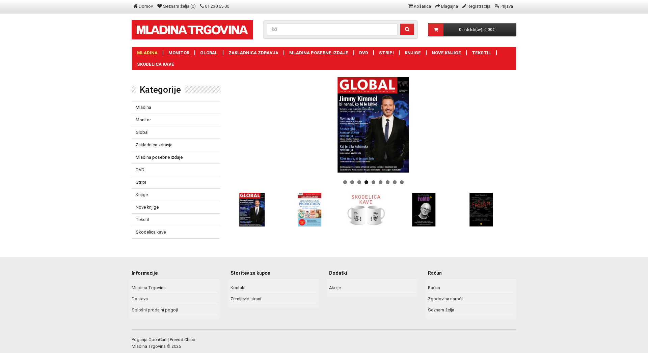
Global (209, 52)
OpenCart (157, 339)
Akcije (335, 287)
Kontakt (238, 287)
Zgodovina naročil (445, 298)
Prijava (507, 6)
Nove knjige (446, 52)
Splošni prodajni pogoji (155, 309)
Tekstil (481, 52)
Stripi (386, 52)
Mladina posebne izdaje (318, 52)
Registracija (478, 6)
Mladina (147, 52)
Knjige (413, 52)
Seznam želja (441, 309)
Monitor (178, 52)
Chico (189, 339)
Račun (434, 287)
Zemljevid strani (246, 298)
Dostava (140, 298)
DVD (363, 52)
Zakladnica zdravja (253, 52)
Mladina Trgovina (149, 287)
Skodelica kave (155, 64)
